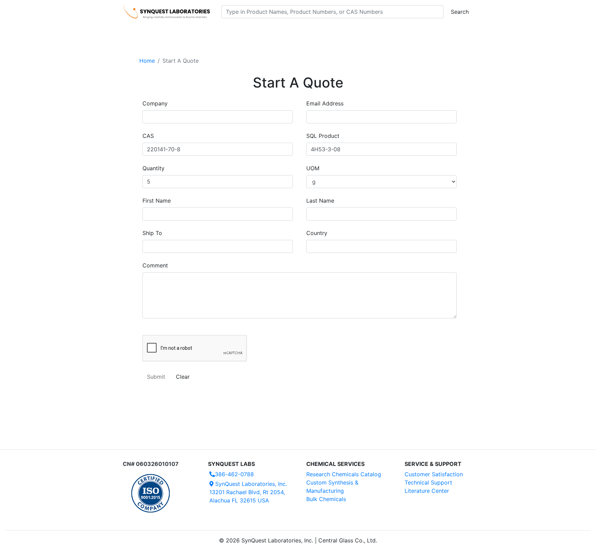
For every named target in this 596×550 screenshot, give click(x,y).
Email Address (325, 103)
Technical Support (428, 482)
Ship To (152, 233)
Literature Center (427, 490)
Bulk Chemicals (326, 499)
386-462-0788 (234, 474)
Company (155, 103)
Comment (155, 265)
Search (460, 11)
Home (147, 60)
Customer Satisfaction (434, 474)
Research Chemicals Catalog (343, 474)
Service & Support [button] (273, 31)
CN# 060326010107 (151, 463)
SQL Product (322, 135)
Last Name (320, 200)
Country (316, 233)
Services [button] (355, 31)
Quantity (153, 168)
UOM (312, 168)
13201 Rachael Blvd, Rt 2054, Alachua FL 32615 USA (248, 492)
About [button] (387, 31)
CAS (148, 135)
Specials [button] (320, 31)
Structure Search (219, 31)
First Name (156, 200)
